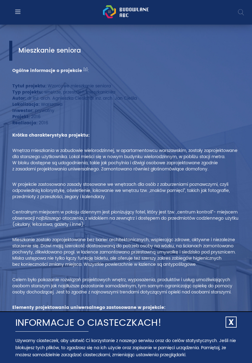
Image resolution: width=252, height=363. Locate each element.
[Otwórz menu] (17, 12)
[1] (85, 69)
